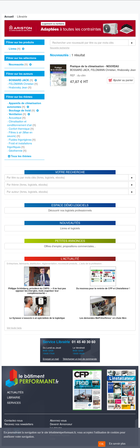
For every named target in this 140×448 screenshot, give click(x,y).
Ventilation (15, 114)
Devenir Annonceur (61, 424)
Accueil (9, 16)
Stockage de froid (20, 110)
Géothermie (15, 150)
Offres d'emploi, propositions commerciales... (70, 246)
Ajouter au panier (122, 80)
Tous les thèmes (20, 156)
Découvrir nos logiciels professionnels (70, 210)
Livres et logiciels (70, 228)
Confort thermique (19, 128)
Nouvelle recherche (59, 47)
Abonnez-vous (58, 420)
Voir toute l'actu (14, 327)
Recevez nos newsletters (18, 424)
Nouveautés (16, 64)
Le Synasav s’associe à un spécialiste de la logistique (37, 318)
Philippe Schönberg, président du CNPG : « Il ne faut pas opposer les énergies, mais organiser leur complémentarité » (37, 291)
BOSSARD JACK (19, 80)
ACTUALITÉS (15, 392)
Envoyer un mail (51, 358)
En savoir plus (117, 443)
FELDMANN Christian (21, 84)
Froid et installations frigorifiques (19, 145)
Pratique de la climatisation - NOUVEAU (94, 66)
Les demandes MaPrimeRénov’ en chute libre (103, 318)
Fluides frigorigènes (20, 139)
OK (102, 443)
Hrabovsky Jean (18, 87)
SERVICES (14, 403)
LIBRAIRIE (13, 397)
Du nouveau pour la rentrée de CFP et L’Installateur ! (103, 288)
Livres (12, 48)
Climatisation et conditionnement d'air (19, 123)
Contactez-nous (13, 420)
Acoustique (15, 117)
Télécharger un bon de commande (80, 358)
